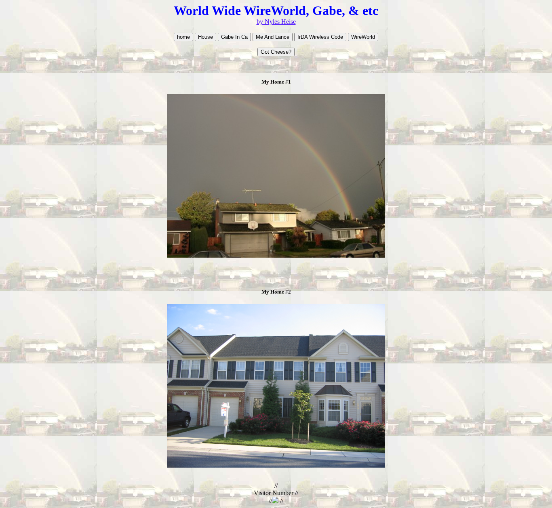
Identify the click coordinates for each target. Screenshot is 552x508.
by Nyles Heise (276, 21)
